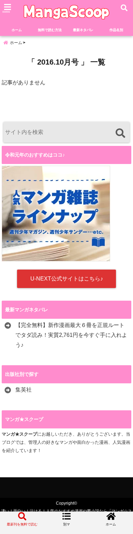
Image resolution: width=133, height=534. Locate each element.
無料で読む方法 (50, 30)
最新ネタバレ (83, 30)
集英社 (23, 390)
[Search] (120, 133)
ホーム (17, 30)
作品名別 (116, 30)
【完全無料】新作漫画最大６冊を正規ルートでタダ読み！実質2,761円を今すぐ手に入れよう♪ (71, 335)
